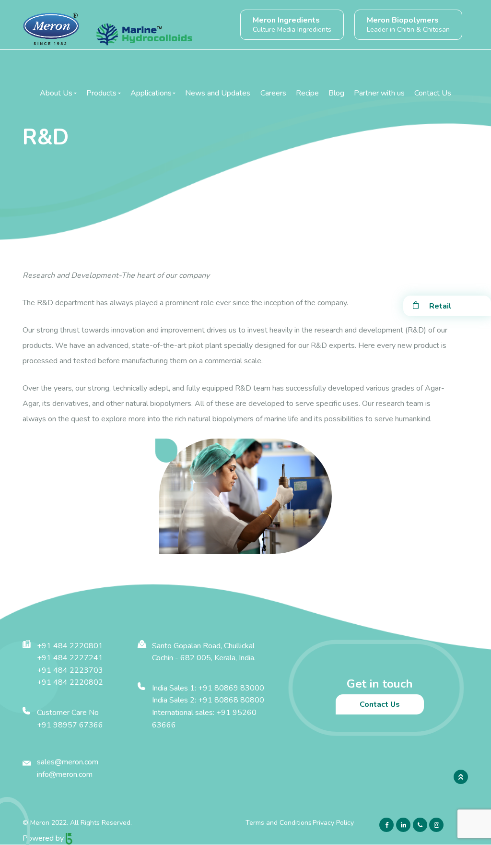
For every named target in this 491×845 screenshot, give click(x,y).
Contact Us (432, 93)
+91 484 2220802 (70, 682)
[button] (58, 93)
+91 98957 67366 (70, 725)
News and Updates (217, 93)
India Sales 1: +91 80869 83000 (208, 688)
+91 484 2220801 (70, 646)
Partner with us (379, 93)
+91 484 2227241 (70, 658)
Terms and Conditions (279, 822)
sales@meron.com (67, 762)
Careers (273, 93)
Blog (336, 93)
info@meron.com (65, 774)
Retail (440, 306)
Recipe (307, 93)
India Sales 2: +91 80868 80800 (208, 700)
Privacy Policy (333, 822)
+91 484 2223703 (70, 670)
